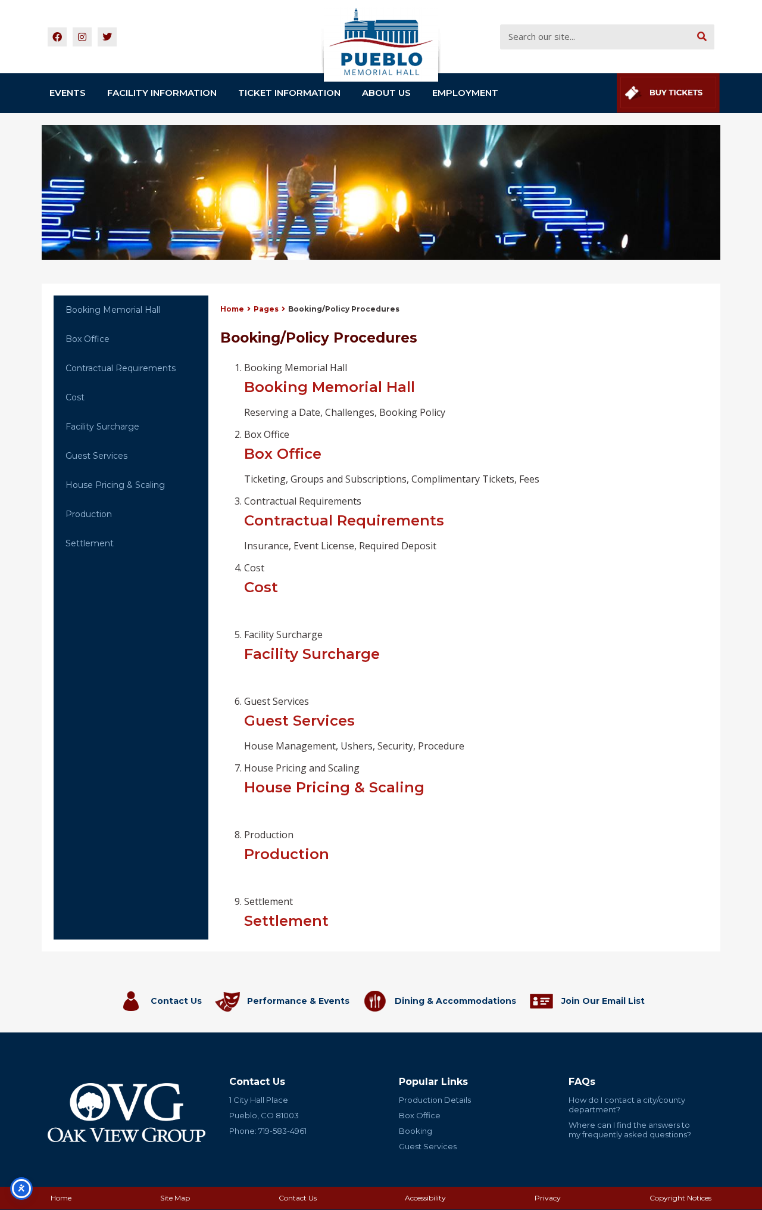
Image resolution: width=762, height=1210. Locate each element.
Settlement (89, 543)
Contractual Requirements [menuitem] (344, 523)
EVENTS (67, 92)
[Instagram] (82, 36)
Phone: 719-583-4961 (268, 1131)
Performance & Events (298, 1001)
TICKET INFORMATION (289, 92)
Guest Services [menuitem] (354, 723)
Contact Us (176, 1001)
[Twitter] (107, 36)
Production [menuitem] (286, 845)
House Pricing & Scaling (115, 485)
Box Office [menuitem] (391, 457)
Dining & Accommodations (455, 1001)
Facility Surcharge (102, 426)
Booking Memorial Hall (112, 309)
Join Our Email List (603, 1001)
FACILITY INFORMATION (162, 92)
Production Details (435, 1100)
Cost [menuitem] (261, 578)
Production (88, 514)
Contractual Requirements (120, 368)
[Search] (701, 36)
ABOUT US (386, 92)
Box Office (87, 339)
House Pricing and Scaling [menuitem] (334, 778)
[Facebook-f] (57, 36)
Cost (75, 397)
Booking (415, 1131)
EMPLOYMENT (465, 92)
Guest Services (96, 455)
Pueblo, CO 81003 (264, 1115)
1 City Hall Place (258, 1100)
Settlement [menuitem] (286, 912)
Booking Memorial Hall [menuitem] (344, 390)
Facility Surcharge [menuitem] (312, 645)
